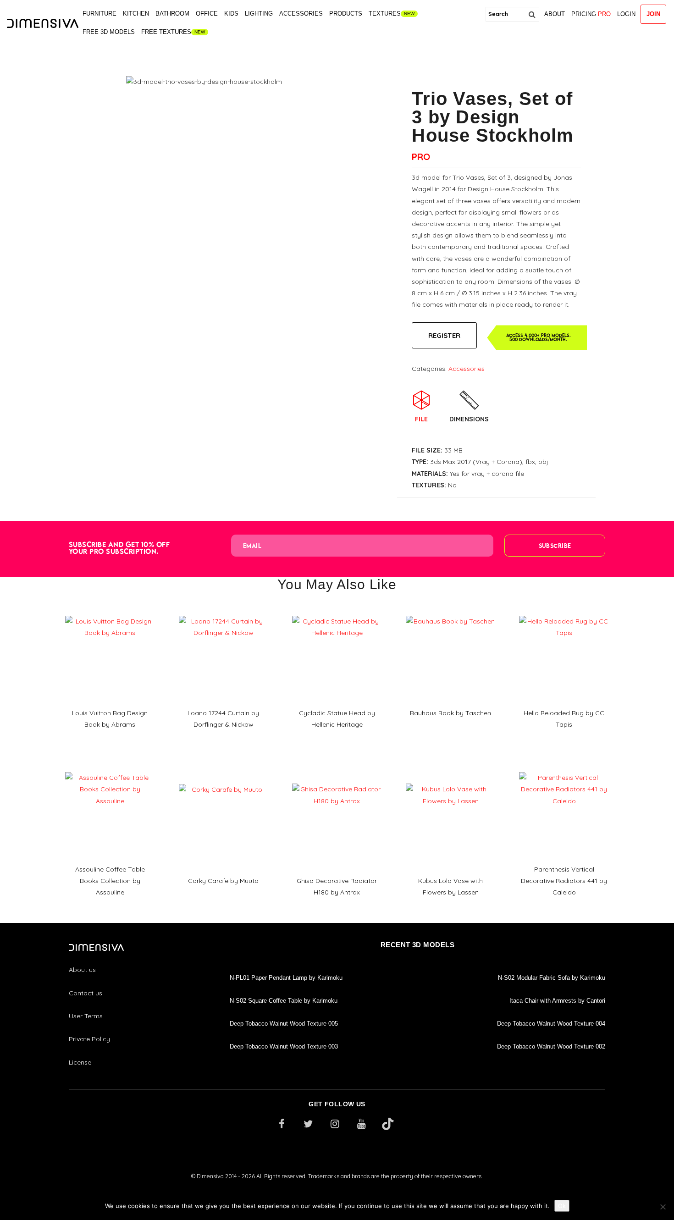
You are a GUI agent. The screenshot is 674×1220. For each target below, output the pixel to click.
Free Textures (166, 31)
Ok (562, 1205)
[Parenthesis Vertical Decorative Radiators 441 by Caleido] (564, 769)
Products (345, 13)
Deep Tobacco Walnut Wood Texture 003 (284, 1046)
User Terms (86, 1016)
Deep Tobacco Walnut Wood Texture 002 (551, 1046)
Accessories (301, 13)
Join (653, 14)
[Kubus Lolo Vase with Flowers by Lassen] (451, 780)
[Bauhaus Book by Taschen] (451, 612)
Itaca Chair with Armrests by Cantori (557, 1000)
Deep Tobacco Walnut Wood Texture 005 (284, 1023)
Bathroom (172, 13)
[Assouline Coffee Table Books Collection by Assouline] (110, 769)
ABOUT (554, 14)
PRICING (591, 14)
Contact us (85, 993)
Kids (231, 13)
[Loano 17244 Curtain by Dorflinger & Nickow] (224, 612)
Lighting (259, 13)
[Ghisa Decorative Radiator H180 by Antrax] (337, 780)
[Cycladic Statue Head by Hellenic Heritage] (337, 612)
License (80, 1062)
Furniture (99, 13)
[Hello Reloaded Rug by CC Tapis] (564, 612)
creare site (337, 1189)
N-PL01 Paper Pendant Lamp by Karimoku (286, 977)
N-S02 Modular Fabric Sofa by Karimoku (551, 977)
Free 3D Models (109, 31)
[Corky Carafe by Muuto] (224, 781)
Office (207, 13)
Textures (385, 13)
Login (626, 14)
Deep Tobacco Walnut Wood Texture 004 (551, 1023)
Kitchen (136, 13)
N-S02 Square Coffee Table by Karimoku (283, 1000)
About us (82, 970)
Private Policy (89, 1039)
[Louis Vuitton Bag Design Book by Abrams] (110, 612)
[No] (662, 1206)
